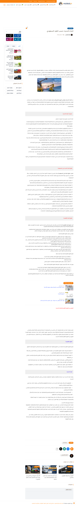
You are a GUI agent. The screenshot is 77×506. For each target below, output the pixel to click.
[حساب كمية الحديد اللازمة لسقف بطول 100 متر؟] (69, 287)
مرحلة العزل (18, 93)
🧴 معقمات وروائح (11, 4)
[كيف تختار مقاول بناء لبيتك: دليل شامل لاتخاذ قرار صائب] (69, 301)
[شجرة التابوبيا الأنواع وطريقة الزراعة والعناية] (17, 71)
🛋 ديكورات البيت (27, 4)
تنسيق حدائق (18, 87)
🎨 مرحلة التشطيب (44, 4)
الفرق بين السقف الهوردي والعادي (67, 476)
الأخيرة (19, 46)
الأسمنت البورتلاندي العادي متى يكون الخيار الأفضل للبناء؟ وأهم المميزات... (33, 477)
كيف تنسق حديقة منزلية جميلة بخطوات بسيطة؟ (9, 57)
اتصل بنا (30, 1)
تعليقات (8, 46)
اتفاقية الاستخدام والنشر (51, 1)
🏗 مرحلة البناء (52, 4)
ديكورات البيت (10, 87)
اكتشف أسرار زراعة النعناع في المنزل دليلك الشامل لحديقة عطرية (9, 64)
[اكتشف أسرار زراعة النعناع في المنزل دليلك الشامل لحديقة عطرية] (17, 64)
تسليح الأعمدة (61, 294)
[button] (67, 448)
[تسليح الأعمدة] (69, 294)
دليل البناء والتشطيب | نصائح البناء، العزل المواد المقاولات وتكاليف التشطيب (47, 503)
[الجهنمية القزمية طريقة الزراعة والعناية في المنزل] (17, 51)
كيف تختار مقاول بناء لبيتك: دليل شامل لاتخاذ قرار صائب (52, 300)
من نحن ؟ (35, 1)
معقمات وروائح (10, 93)
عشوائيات (13, 46)
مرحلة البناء (70, 28)
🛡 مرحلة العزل (35, 4)
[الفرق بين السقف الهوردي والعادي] (17, 77)
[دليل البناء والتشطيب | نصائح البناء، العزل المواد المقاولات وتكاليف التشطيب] (65, 3)
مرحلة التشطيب (10, 90)
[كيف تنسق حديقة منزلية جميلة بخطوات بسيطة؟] (17, 58)
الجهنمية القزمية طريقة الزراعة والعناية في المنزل (9, 50)
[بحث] (4, 5)
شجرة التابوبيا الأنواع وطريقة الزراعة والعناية (9, 70)
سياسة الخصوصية (41, 1)
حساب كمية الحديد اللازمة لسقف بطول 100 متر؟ (54, 287)
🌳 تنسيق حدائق (19, 4)
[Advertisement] (38, 18)
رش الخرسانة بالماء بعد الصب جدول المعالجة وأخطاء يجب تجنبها (50, 477)
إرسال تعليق (68, 489)
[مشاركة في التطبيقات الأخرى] (57, 448)
